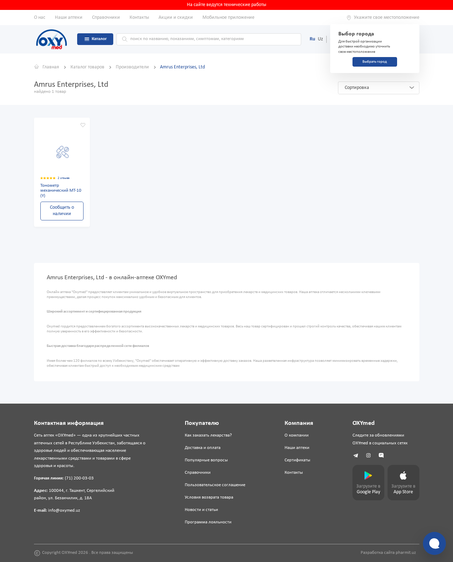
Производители (133, 67)
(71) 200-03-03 (79, 478)
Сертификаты (297, 460)
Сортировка (357, 87)
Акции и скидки (176, 17)
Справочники (106, 17)
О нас (39, 17)
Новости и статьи (201, 510)
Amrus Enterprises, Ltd (182, 67)
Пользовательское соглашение (215, 485)
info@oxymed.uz (64, 510)
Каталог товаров (87, 67)
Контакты (139, 17)
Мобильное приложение (228, 17)
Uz (320, 39)
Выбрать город (374, 62)
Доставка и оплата (202, 448)
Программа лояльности (208, 522)
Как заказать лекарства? (208, 435)
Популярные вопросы (206, 460)
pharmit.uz (406, 553)
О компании (297, 435)
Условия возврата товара (209, 497)
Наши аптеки (68, 17)
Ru (312, 39)
